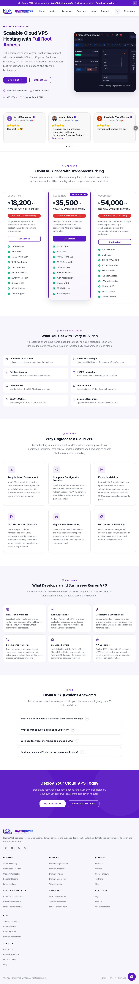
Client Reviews (102, 874)
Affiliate (98, 869)
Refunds (122, 978)
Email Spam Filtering (12, 907)
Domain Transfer (56, 869)
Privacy (112, 978)
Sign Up (98, 902)
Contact (105, 11)
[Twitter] (5, 848)
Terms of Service (11, 921)
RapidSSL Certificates (13, 896)
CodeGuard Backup (12, 902)
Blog (97, 884)
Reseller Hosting (10, 879)
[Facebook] (18, 848)
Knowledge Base (11, 954)
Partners (99, 879)
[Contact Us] (132, 977)
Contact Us (40, 80)
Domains (66, 11)
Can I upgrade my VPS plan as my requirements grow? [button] (49, 752)
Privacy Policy (9, 926)
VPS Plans (13, 80)
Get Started (24, 238)
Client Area (129, 11)
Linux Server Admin (58, 907)
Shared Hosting (10, 863)
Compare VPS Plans (83, 803)
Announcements (102, 907)
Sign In (98, 896)
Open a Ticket (9, 959)
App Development (57, 902)
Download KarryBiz (105, 3)
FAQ (5, 965)
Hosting (52, 11)
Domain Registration (58, 863)
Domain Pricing (56, 874)
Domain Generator (57, 879)
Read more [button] (57, 138)
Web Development (58, 896)
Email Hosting (9, 884)
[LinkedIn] (12, 848)
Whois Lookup (55, 884)
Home (42, 11)
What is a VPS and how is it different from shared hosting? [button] (51, 718)
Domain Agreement (12, 937)
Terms (103, 978)
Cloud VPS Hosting (11, 874)
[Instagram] (25, 848)
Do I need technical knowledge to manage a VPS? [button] (46, 741)
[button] (3, 128)
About (94, 11)
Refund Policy (9, 932)
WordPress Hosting (12, 869)
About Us (99, 863)
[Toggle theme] (117, 11)
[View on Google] (9, 118)
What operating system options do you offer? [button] (44, 729)
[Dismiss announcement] (135, 3)
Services (81, 11)
